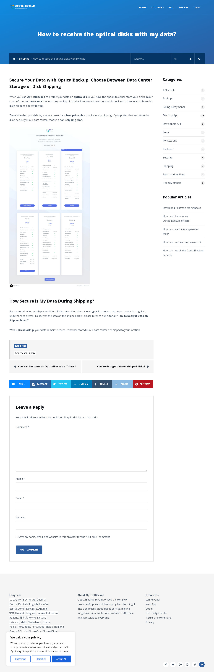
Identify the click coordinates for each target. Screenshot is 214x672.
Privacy (150, 622)
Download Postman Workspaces (182, 208)
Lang (196, 7)
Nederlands (34, 622)
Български (29, 599)
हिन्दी (11, 613)
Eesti (12, 608)
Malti (23, 622)
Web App (183, 7)
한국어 (32, 617)
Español (43, 604)
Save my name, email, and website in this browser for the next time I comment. (64, 537)
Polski (12, 626)
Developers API (172, 124)
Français (30, 608)
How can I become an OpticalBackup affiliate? (47, 366)
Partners (168, 149)
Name (20, 478)
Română (59, 626)
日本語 (23, 617)
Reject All (41, 658)
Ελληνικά (41, 608)
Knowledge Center (156, 613)
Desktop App (170, 115)
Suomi (20, 608)
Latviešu (14, 622)
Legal (166, 132)
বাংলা (19, 599)
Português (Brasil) (42, 626)
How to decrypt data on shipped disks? (121, 366)
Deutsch (23, 604)
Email (20, 498)
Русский (14, 631)
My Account (170, 140)
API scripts (169, 90)
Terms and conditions (158, 617)
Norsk (46, 622)
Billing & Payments (174, 107)
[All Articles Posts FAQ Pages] (168, 58)
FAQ (171, 7)
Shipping (24, 58)
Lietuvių (42, 617)
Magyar (30, 613)
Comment (22, 427)
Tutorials (157, 7)
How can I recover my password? (182, 242)
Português (24, 626)
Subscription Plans (174, 174)
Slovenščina (50, 631)
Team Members (172, 182)
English (33, 604)
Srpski (24, 631)
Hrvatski (20, 613)
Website (20, 517)
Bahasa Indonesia (47, 613)
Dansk (13, 604)
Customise (20, 658)
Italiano (13, 617)
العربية (12, 599)
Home (142, 7)
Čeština (41, 599)
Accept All (61, 658)
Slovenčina (35, 631)
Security (167, 157)
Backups (168, 98)
